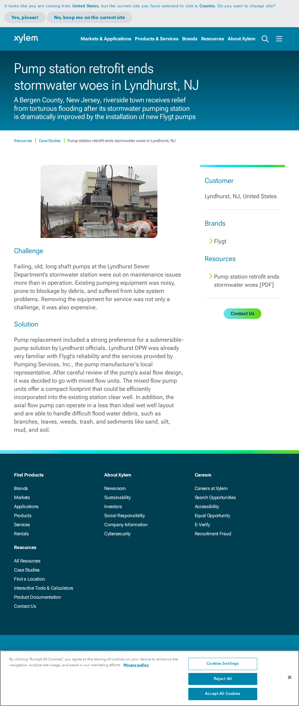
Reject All (223, 679)
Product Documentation (37, 597)
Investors (113, 506)
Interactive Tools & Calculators (43, 588)
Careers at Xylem (211, 488)
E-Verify (202, 524)
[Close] (289, 677)
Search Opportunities (215, 497)
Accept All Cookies (222, 694)
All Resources (27, 561)
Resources (212, 39)
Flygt (220, 241)
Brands (189, 39)
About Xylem (241, 39)
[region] (149, 678)
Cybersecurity (117, 533)
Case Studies (50, 140)
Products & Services (156, 39)
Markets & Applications (106, 39)
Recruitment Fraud (213, 533)
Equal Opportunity (212, 515)
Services (22, 524)
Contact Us (25, 606)
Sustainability (117, 497)
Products (22, 515)
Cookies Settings (222, 664)
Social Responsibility (124, 515)
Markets (22, 497)
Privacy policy (136, 664)
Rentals (21, 533)
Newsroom (115, 488)
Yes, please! (25, 17)
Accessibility (207, 506)
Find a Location (29, 579)
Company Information (125, 524)
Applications (26, 506)
